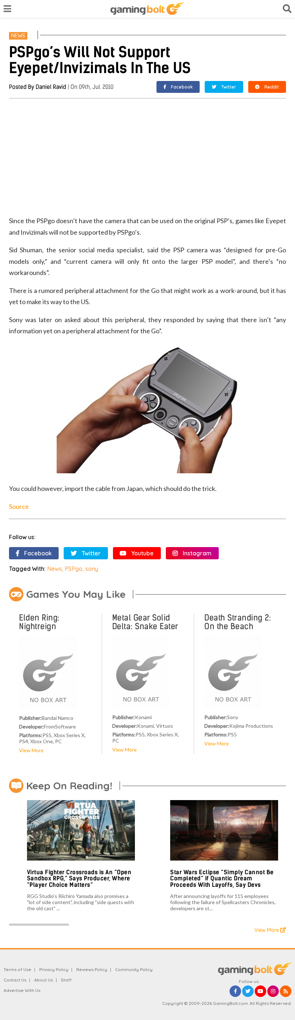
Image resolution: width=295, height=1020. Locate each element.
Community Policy (134, 969)
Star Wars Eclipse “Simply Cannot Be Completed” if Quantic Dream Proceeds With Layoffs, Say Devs (222, 878)
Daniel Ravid (51, 87)
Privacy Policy (53, 969)
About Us (43, 980)
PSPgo (73, 568)
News (18, 35)
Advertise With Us (22, 990)
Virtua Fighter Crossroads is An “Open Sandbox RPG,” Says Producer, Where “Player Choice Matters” (79, 878)
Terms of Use (17, 969)
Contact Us (15, 980)
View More (31, 750)
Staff (66, 980)
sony (91, 568)
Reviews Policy (91, 969)
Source (19, 506)
